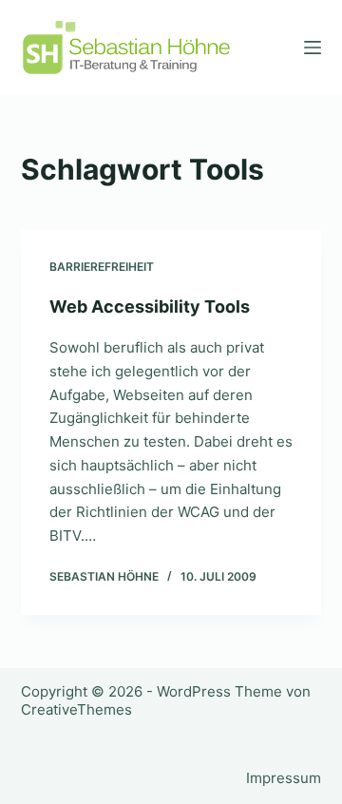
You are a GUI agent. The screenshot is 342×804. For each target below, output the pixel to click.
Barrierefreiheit (101, 266)
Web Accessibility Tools (149, 306)
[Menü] (312, 47)
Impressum (283, 778)
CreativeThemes (76, 709)
